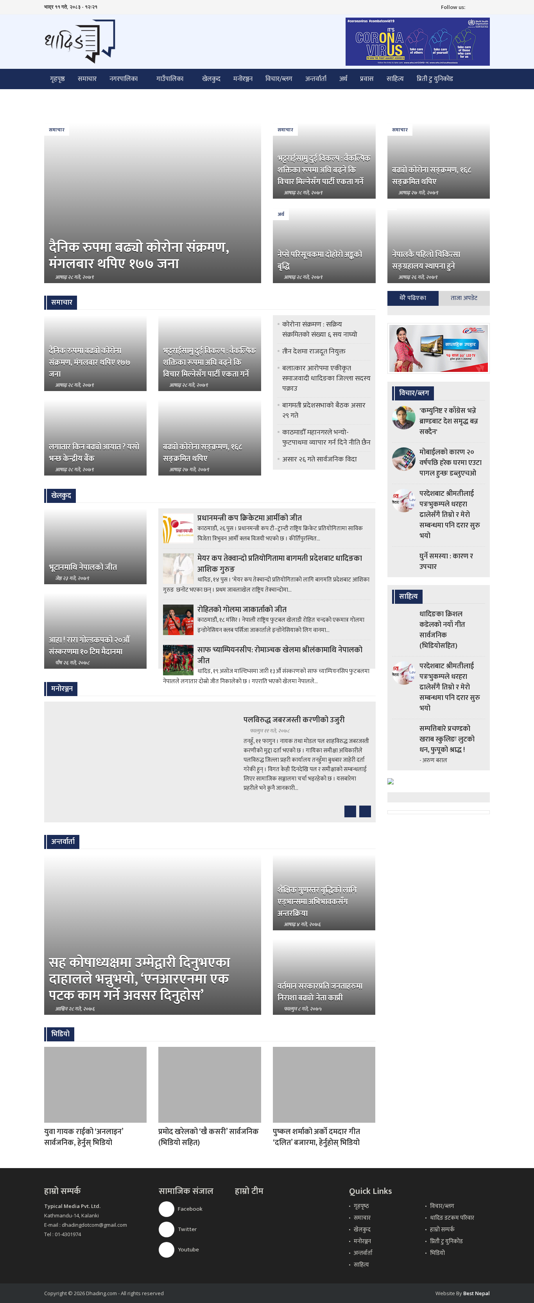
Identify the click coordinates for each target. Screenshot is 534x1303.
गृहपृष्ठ (57, 79)
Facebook (189, 1209)
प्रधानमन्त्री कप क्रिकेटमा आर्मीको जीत (249, 518)
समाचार (87, 79)
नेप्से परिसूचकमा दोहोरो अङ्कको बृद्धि (320, 260)
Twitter (187, 1229)
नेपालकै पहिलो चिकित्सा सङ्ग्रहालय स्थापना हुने (426, 260)
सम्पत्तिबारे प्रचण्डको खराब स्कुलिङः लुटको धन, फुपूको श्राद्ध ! (447, 739)
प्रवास (367, 79)
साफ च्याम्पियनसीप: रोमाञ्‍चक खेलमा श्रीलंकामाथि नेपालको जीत (279, 655)
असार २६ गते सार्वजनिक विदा (319, 459)
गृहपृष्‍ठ (361, 1206)
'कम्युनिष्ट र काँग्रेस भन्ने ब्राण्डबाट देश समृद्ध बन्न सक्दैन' (448, 421)
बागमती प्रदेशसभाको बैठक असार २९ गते (324, 411)
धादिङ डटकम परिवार (452, 1218)
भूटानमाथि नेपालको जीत (83, 567)
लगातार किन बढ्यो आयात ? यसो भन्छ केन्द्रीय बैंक (94, 453)
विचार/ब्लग (278, 79)
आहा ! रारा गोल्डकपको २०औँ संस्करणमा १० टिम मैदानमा (89, 646)
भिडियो (437, 1253)
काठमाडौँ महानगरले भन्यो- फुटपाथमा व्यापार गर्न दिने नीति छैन (326, 438)
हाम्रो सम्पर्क (442, 1230)
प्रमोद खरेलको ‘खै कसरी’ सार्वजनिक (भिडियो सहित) (208, 1137)
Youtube (188, 1250)
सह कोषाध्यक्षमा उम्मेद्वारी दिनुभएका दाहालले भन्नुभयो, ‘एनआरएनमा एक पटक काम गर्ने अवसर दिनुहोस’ (139, 979)
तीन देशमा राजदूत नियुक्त (314, 351)
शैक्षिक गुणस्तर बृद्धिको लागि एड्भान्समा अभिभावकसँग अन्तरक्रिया (317, 902)
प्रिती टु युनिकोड (435, 79)
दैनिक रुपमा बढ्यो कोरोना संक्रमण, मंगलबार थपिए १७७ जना (139, 256)
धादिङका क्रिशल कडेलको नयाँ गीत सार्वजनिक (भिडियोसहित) (442, 630)
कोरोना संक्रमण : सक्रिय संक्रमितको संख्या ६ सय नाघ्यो (319, 330)
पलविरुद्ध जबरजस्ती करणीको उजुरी (294, 720)
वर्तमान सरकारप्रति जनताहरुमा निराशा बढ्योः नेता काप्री (320, 992)
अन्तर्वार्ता (315, 79)
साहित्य (395, 79)
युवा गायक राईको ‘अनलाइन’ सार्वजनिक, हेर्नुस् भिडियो (83, 1137)
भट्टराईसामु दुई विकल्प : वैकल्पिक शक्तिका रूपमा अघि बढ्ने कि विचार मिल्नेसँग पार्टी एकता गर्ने (324, 170)
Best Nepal (476, 1293)
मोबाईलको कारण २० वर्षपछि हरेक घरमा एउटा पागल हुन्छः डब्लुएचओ (450, 463)
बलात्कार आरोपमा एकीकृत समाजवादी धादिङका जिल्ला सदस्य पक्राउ (326, 379)
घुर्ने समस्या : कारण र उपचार (446, 562)
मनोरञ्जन (243, 79)
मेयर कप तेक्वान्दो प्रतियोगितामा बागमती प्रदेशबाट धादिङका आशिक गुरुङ (279, 564)
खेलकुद (211, 79)
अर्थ (343, 79)
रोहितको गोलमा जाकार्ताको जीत (242, 609)
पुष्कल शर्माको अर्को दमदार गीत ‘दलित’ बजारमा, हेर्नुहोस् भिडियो (316, 1137)
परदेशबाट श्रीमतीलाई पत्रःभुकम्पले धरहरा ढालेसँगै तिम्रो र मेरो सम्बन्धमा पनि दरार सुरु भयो (449, 515)
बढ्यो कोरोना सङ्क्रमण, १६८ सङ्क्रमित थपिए (431, 176)
